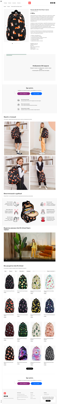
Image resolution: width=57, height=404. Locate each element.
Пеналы (32, 397)
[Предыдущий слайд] (6, 25)
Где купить (14, 2)
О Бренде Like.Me (46, 394)
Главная (5, 6)
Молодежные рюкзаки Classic (21, 399)
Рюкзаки (8, 6)
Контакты (19, 2)
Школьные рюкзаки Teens (21, 394)
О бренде (5, 2)
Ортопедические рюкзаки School (22, 395)
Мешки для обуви (33, 398)
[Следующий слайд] (27, 25)
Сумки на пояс (33, 395)
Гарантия (9, 2)
